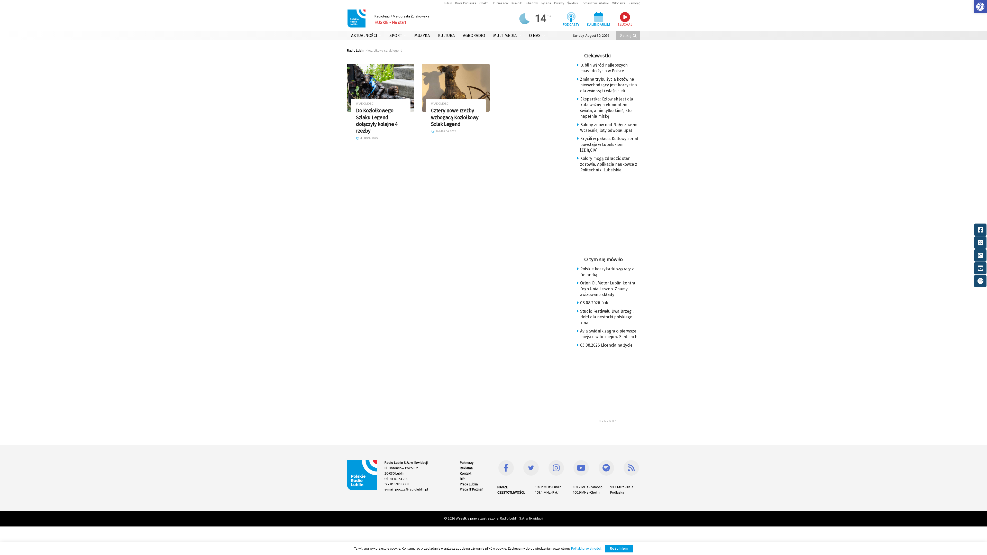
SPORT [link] (395, 35)
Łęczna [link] (546, 3)
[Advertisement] (612, 213)
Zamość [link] (634, 3)
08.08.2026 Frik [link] (594, 302)
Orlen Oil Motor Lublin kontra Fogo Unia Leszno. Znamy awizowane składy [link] (607, 289)
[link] (980, 6)
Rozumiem (619, 548)
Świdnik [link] (572, 3)
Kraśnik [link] (516, 3)
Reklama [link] (466, 468)
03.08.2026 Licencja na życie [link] (606, 345)
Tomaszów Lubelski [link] (595, 3)
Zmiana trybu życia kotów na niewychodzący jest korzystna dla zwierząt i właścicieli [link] (608, 85)
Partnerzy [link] (466, 463)
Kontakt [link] (465, 473)
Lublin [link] (448, 3)
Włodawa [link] (618, 3)
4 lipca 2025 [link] (369, 138)
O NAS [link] (535, 35)
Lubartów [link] (531, 3)
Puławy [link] (559, 3)
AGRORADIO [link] (474, 35)
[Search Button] (635, 35)
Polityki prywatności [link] (586, 548)
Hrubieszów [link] (500, 3)
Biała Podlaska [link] (465, 3)
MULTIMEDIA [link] (505, 35)
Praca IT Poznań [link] (471, 489)
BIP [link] (462, 479)
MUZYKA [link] (422, 35)
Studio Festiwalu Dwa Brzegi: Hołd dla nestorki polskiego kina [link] (607, 317)
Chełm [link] (484, 3)
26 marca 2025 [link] (445, 131)
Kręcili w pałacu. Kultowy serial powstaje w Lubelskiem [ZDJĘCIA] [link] (609, 144)
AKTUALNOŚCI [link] (364, 35)
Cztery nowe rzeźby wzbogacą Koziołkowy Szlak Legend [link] (455, 117)
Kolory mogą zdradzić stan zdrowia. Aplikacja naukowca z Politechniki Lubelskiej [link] (608, 164)
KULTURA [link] (446, 35)
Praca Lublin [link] (469, 484)
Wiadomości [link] (365, 103)
